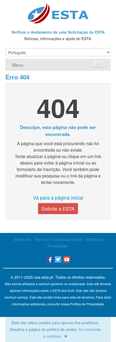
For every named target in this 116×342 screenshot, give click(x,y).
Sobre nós (22, 239)
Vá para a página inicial (58, 197)
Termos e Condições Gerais (59, 239)
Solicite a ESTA (58, 208)
